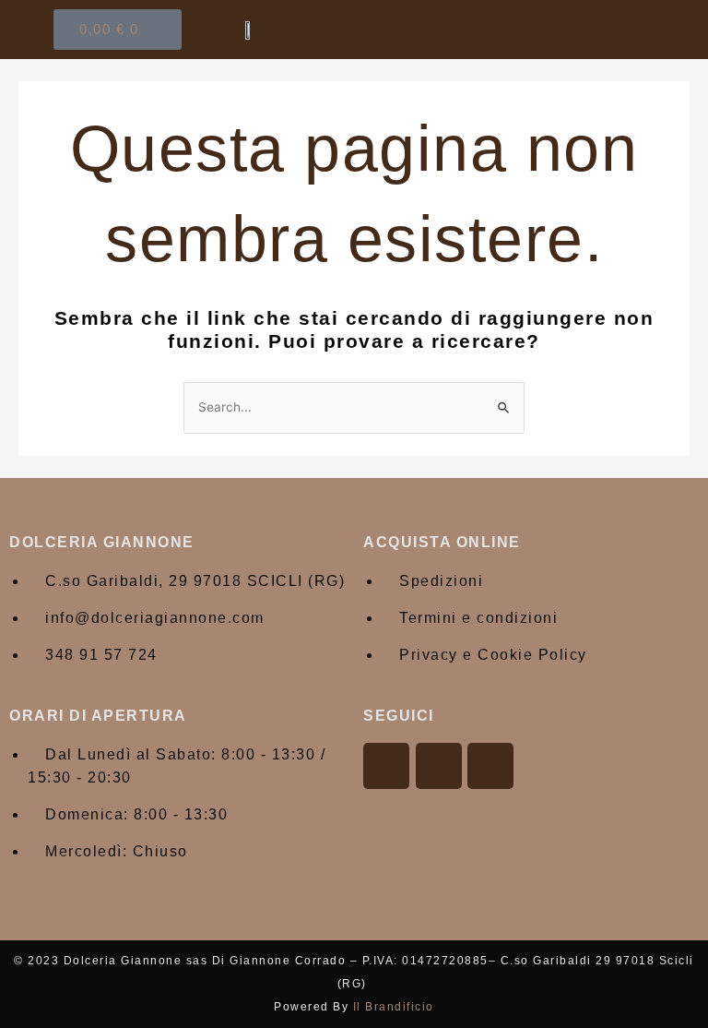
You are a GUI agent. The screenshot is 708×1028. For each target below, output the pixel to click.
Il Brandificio (393, 1006)
